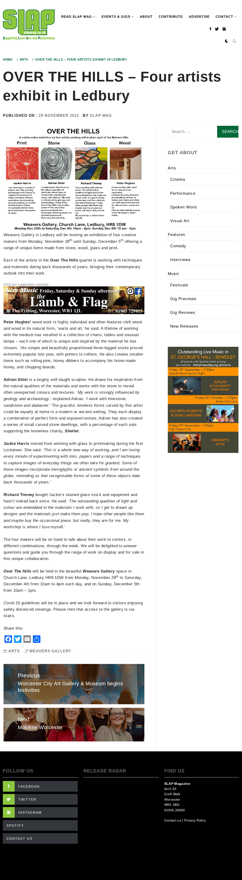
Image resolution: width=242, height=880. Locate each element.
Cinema (177, 179)
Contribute (171, 16)
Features (176, 234)
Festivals (179, 285)
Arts (14, 651)
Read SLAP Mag (76, 16)
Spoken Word (183, 207)
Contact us (172, 820)
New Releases (184, 326)
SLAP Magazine (177, 783)
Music (174, 273)
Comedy (178, 246)
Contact (224, 16)
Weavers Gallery (50, 651)
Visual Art (180, 221)
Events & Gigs (116, 16)
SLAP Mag (101, 115)
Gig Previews (183, 299)
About (146, 16)
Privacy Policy (195, 820)
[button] (226, 41)
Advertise (199, 16)
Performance (182, 193)
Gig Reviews (182, 312)
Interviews (180, 259)
